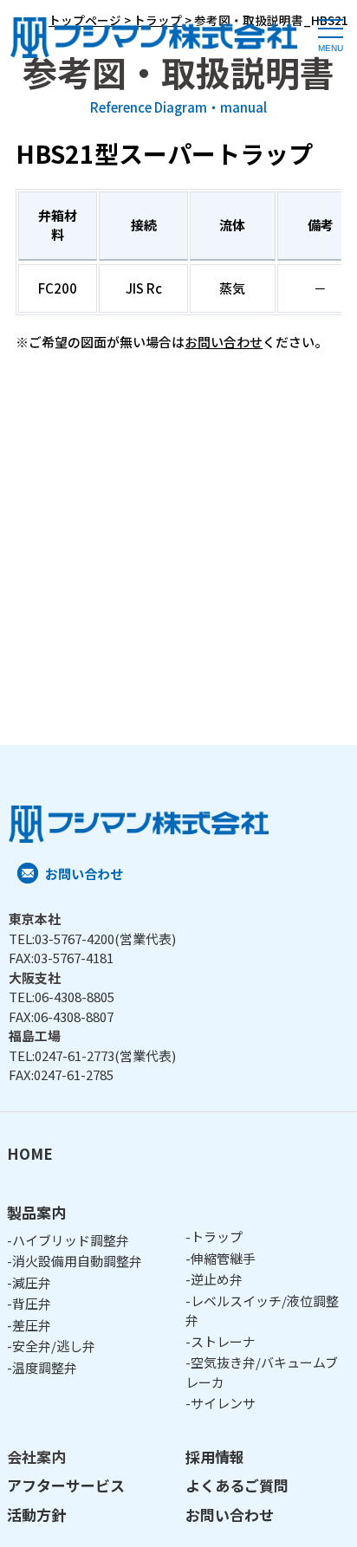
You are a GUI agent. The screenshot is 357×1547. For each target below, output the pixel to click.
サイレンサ (223, 1403)
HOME (30, 1153)
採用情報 (214, 1456)
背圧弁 (31, 1303)
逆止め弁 (217, 1279)
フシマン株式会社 (153, 39)
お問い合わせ (224, 342)
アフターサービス (66, 1485)
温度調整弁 (44, 1367)
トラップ (217, 1236)
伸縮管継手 (223, 1258)
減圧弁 (31, 1282)
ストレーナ (223, 1341)
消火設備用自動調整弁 (77, 1261)
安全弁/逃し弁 (53, 1346)
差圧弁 (31, 1325)
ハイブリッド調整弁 (70, 1240)
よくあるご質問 (237, 1485)
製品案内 (36, 1212)
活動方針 (36, 1514)
